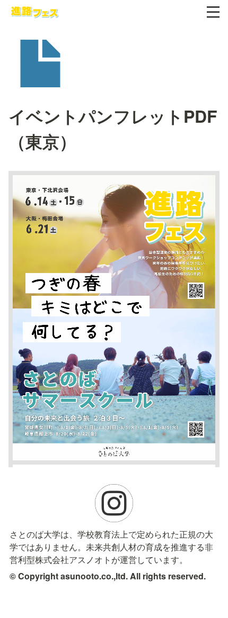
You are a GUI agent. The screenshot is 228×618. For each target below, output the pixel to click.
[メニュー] (213, 12)
